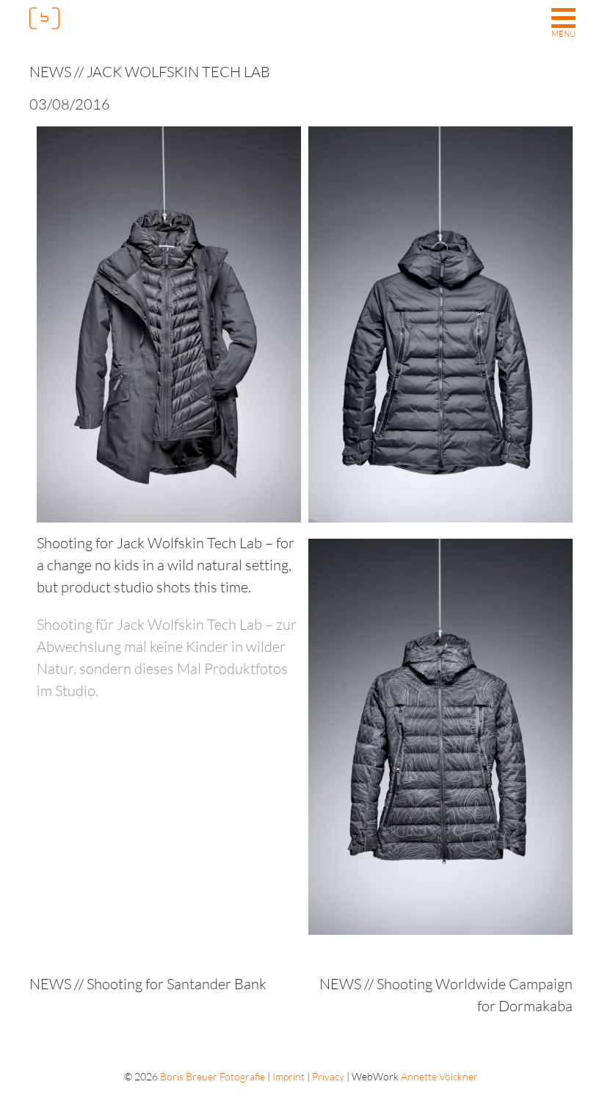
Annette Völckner (439, 1076)
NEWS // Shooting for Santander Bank (147, 984)
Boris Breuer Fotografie (212, 1076)
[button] (563, 24)
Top (565, 1061)
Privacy (328, 1076)
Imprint (288, 1076)
